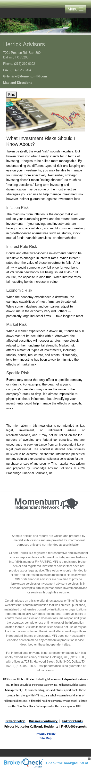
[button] (75, 9)
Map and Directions (17, 82)
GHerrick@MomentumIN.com (25, 76)
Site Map (45, 738)
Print (11, 94)
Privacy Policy (46, 734)
